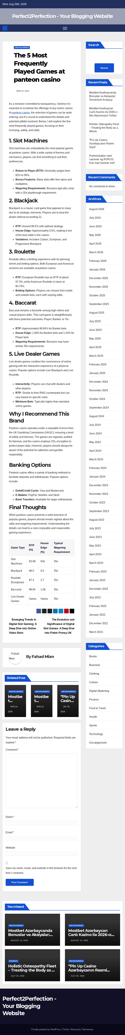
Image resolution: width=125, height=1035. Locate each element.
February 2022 (98, 606)
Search (93, 45)
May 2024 (95, 442)
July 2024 (95, 424)
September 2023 (99, 511)
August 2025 (96, 312)
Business (94, 665)
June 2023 (95, 537)
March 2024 (96, 459)
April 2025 (95, 347)
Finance (94, 699)
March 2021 (96, 632)
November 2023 (98, 494)
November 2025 (98, 286)
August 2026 (96, 209)
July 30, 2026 (17, 976)
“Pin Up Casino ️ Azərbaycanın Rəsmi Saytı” (101, 143)
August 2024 (96, 416)
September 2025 (99, 304)
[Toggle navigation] (65, 28)
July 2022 (95, 597)
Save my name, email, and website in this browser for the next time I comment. (41, 870)
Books (93, 656)
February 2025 (98, 364)
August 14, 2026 (19, 940)
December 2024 (98, 381)
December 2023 (98, 485)
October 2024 (97, 399)
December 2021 (98, 623)
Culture (93, 682)
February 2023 (98, 571)
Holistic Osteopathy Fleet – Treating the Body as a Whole (104, 128)
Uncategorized (22, 47)
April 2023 (95, 554)
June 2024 (95, 433)
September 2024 (99, 407)
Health (93, 716)
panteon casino (21, 112)
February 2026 (98, 261)
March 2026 (96, 252)
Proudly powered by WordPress (46, 1029)
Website (10, 847)
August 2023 (96, 519)
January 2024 (97, 476)
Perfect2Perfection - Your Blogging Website (62, 16)
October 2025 (97, 295)
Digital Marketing (99, 691)
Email (10, 832)
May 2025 (95, 338)
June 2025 (95, 330)
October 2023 (97, 502)
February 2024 (98, 468)
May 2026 (95, 235)
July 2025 (95, 321)
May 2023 (95, 545)
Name (10, 817)
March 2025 (96, 355)
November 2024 (98, 390)
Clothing (94, 673)
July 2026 (95, 217)
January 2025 (97, 373)
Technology (96, 734)
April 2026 (95, 243)
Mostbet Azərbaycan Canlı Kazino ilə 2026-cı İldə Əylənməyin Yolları (103, 112)
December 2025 (98, 278)
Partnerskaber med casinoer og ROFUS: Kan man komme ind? (102, 159)
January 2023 (97, 580)
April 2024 (95, 450)
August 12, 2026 (79, 940)
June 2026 (95, 226)
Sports (93, 725)
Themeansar (87, 1029)
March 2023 (96, 563)
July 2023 (95, 528)
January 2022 (97, 614)
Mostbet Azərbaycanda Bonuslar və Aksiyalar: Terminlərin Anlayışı (102, 96)
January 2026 (97, 269)
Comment (12, 749)
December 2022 (98, 588)
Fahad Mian (43, 656)
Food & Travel (97, 708)
